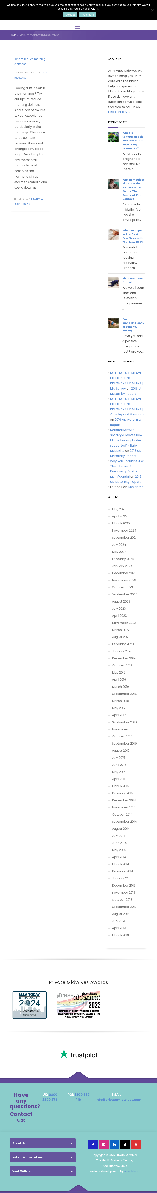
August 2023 (121, 601)
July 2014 (118, 836)
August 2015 (121, 750)
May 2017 (119, 708)
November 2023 (124, 580)
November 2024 (124, 530)
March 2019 (120, 686)
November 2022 (124, 623)
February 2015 (122, 793)
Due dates (135, 487)
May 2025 (119, 509)
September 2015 (124, 743)
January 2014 (122, 878)
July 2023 (119, 608)
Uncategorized (22, 204)
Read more (87, 14)
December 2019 (124, 658)
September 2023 (124, 594)
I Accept (70, 14)
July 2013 (118, 921)
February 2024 (123, 559)
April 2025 (119, 516)
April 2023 (119, 615)
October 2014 (122, 814)
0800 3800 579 (119, 112)
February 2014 (122, 871)
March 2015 (120, 786)
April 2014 (119, 857)
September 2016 (124, 722)
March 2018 (120, 701)
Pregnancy (37, 198)
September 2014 (124, 821)
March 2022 (121, 630)
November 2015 (123, 729)
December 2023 (124, 573)
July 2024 (119, 544)
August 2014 (121, 828)
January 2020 (122, 651)
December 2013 (124, 885)
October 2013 (122, 899)
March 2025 (121, 523)
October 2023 (122, 587)
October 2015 (122, 736)
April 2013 (119, 928)
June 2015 (119, 765)
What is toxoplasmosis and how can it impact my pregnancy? (132, 140)
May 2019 (118, 672)
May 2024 (119, 552)
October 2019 (122, 665)
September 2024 (125, 537)
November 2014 (124, 807)
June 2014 (119, 843)
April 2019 (119, 679)
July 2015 (118, 757)
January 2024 (122, 566)
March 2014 (120, 864)
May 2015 (119, 772)
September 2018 (124, 694)
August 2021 (120, 637)
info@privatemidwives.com (118, 1099)
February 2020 (123, 644)
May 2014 (119, 850)
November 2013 (123, 892)
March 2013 (120, 935)
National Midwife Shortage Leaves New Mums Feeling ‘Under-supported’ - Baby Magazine (126, 440)
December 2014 (124, 800)
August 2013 (120, 914)
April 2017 (119, 715)
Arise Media (131, 1171)
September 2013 (124, 907)
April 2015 (119, 779)
